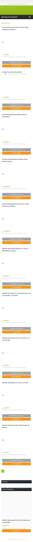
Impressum (22, 4)
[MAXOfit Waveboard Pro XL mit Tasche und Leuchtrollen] (16, 352)
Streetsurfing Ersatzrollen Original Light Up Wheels (15, 426)
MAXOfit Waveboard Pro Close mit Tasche (15, 383)
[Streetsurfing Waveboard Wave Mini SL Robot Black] (16, 129)
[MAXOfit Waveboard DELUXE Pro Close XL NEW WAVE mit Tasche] (16, 263)
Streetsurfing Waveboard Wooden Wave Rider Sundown (15, 160)
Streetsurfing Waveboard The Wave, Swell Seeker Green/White (15, 205)
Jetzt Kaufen (16, 332)
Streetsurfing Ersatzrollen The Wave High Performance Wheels (15, 28)
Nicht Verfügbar (16, 66)
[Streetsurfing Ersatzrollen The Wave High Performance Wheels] (16, 42)
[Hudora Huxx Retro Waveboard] (16, 84)
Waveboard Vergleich (9, 17)
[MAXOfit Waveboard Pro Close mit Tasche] (16, 395)
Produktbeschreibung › (16, 62)
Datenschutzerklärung (13, 4)
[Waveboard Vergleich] (16, 10)
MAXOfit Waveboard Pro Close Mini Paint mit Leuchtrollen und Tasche (16, 294)
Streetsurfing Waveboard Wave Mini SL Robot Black (14, 116)
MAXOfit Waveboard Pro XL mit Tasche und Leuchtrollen (15, 339)
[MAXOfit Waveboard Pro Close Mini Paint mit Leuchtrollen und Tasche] (16, 308)
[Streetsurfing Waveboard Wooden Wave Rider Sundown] (16, 174)
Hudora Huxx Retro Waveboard (12, 72)
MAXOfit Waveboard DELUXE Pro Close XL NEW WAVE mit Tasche (15, 250)
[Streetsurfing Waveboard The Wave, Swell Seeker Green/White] (16, 218)
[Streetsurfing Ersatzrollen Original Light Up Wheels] (16, 440)
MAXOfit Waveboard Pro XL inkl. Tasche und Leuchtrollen (16, 521)
